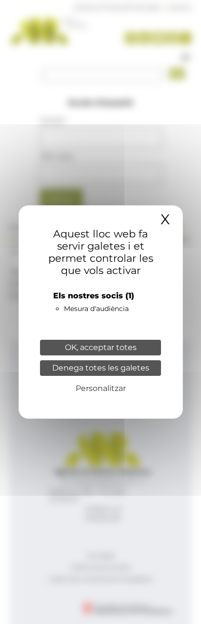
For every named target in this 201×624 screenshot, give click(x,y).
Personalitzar (101, 388)
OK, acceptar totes (101, 347)
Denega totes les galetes (100, 367)
